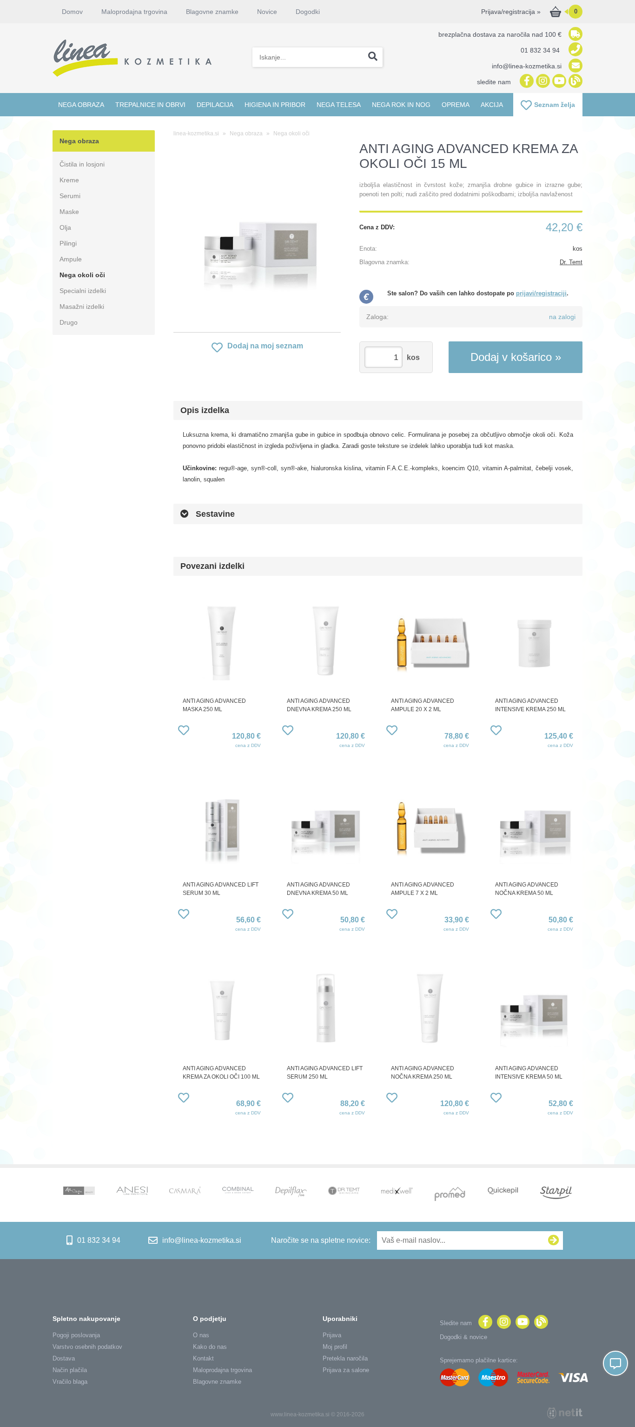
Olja (65, 227)
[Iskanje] (373, 57)
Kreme (69, 180)
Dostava (64, 1358)
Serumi (70, 196)
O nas (201, 1335)
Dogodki (308, 11)
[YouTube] (558, 82)
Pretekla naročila (345, 1358)
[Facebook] (525, 82)
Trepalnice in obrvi (150, 104)
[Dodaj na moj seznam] (183, 732)
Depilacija (215, 104)
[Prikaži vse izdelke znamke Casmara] (185, 1192)
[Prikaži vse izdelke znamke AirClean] (79, 1192)
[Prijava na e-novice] (553, 1240)
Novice (267, 11)
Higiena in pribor (275, 104)
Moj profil (335, 1346)
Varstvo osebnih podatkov (87, 1346)
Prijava (332, 1335)
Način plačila (70, 1370)
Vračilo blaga (70, 1381)
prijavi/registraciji (541, 293)
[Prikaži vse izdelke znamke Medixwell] (397, 1191)
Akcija (492, 104)
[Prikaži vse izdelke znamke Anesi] (132, 1192)
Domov (72, 11)
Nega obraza (81, 104)
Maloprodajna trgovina (134, 11)
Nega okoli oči (82, 275)
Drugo (69, 322)
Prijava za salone (346, 1370)
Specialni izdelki (83, 290)
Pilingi (68, 243)
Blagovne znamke (217, 1381)
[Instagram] (542, 82)
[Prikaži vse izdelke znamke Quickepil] (503, 1192)
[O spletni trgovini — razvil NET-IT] (564, 1413)
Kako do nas (210, 1346)
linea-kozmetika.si (196, 133)
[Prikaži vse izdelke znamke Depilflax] (291, 1193)
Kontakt (203, 1358)
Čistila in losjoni (82, 164)
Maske (69, 211)
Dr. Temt (571, 262)
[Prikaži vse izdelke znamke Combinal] (238, 1191)
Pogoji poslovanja (76, 1335)
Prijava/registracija (511, 11)
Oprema (456, 104)
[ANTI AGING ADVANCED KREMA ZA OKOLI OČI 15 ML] (257, 239)
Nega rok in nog (401, 104)
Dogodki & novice (463, 1337)
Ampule (71, 259)
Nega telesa (339, 104)
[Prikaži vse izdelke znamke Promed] (450, 1195)
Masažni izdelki (82, 306)
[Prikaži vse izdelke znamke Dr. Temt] (344, 1192)
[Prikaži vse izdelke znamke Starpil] (556, 1194)
